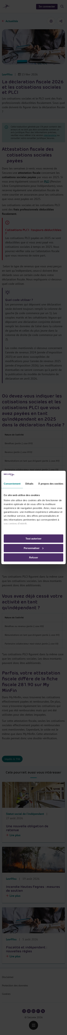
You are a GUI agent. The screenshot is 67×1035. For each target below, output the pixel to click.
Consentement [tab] (12, 483)
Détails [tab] (29, 483)
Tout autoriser (33, 538)
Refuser (33, 557)
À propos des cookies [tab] (50, 483)
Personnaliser (32, 548)
